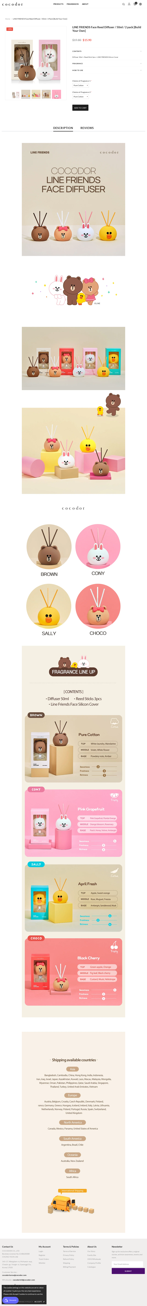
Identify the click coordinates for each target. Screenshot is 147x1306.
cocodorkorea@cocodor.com (14, 1275)
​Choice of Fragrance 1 (82, 81)
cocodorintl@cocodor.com (24, 1280)
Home (7, 19)
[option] (35, 56)
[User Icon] (129, 4)
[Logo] (12, 4)
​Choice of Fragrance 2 (82, 92)
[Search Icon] (123, 4)
